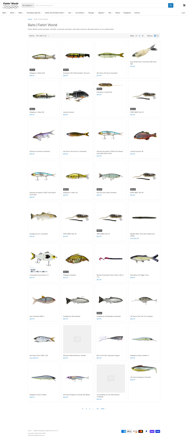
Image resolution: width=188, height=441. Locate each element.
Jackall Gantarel (68, 112)
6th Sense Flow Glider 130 (39, 355)
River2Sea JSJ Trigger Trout (139, 275)
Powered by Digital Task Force (36, 435)
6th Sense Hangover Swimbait (140, 377)
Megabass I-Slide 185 (37, 112)
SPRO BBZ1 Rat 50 (136, 112)
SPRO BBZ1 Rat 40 (136, 192)
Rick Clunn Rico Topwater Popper (108, 355)
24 (136, 36)
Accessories (80, 13)
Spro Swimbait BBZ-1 (37, 316)
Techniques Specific (34, 13)
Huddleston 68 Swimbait (71, 316)
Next (103, 409)
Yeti (109, 13)
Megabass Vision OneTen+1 (139, 355)
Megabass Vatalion (69, 275)
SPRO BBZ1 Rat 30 (69, 234)
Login (183, 13)
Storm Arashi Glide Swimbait (106, 192)
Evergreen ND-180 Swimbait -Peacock (76, 73)
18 (97, 409)
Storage (91, 13)
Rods (4, 13)
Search (30, 430)
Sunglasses (127, 13)
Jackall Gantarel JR (136, 151)
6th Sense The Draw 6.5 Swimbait (74, 151)
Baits (20, 13)
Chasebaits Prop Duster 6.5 (39, 275)
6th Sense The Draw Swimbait (107, 73)
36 (139, 36)
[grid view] (155, 36)
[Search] (170, 5)
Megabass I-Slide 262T (37, 73)
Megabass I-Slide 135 (70, 192)
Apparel (101, 13)
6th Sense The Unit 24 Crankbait (141, 316)
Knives (117, 13)
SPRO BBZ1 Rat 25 (103, 234)
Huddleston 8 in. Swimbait (39, 234)
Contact (137, 13)
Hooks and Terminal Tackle (54, 13)
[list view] (158, 36)
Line (69, 13)
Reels (12, 13)
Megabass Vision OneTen (38, 395)
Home (30, 19)
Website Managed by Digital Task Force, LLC (46, 430)
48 (142, 36)
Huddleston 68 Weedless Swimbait (109, 316)
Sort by (31, 36)
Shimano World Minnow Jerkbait (74, 355)
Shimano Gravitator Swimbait (40, 151)
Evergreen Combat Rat (104, 92)
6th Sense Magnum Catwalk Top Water (76, 395)
